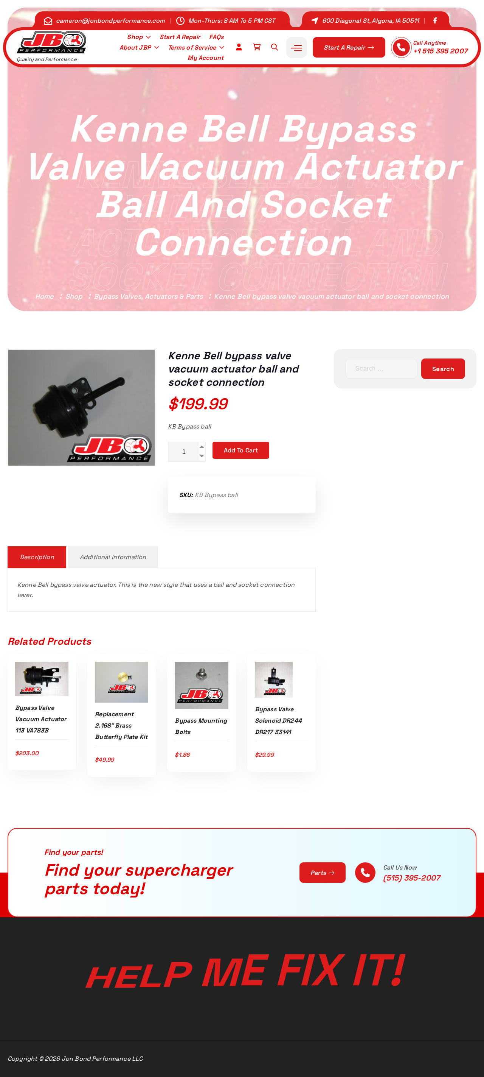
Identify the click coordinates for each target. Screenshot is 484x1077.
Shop (135, 37)
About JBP (135, 47)
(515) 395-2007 (411, 878)
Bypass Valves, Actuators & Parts (148, 296)
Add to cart (241, 450)
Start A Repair (180, 37)
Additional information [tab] (113, 557)
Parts (319, 873)
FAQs (216, 37)
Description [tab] (37, 557)
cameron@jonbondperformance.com (110, 20)
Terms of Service (192, 47)
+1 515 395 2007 (440, 51)
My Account (205, 58)
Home (44, 296)
